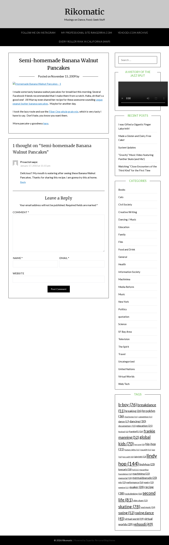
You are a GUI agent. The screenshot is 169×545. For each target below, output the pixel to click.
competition (145, 417)
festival (123, 431)
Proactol (25, 161)
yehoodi (143, 524)
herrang (139, 444)
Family (122, 234)
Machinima (124, 279)
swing (126, 512)
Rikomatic (84, 12)
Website (18, 273)
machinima (141, 473)
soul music (148, 507)
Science (122, 324)
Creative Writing (127, 212)
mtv (122, 482)
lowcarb (125, 469)
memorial (125, 478)
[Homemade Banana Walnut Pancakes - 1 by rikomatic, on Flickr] (37, 83)
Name (18, 257)
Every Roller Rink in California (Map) (84, 41)
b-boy (127, 404)
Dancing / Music (127, 219)
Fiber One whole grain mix (63, 111)
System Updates (127, 147)
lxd (135, 470)
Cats (120, 197)
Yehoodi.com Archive (133, 32)
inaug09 (145, 450)
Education (123, 227)
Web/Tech (124, 383)
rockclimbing (133, 493)
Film (120, 241)
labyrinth (140, 457)
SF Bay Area (125, 331)
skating (129, 506)
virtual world (134, 518)
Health (122, 264)
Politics (122, 309)
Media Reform (126, 286)
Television (124, 339)
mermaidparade (144, 477)
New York (123, 301)
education (144, 425)
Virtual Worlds (126, 376)
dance (123, 421)
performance (134, 482)
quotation (123, 316)
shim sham (140, 500)
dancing (138, 421)
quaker (136, 487)
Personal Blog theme (105, 540)
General (122, 256)
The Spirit (123, 346)
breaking (133, 411)
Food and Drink (126, 249)
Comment (21, 212)
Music (121, 294)
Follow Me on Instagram (38, 32)
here (45, 123)
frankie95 (136, 431)
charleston (131, 417)
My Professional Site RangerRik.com (86, 32)
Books (121, 189)
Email (64, 257)
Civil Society (125, 204)
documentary (127, 426)
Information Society (129, 271)
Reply (23, 182)
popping (123, 487)
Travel (121, 354)
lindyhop (147, 464)
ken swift (128, 457)
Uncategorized (126, 361)
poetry (149, 482)
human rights (132, 450)
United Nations (126, 369)
